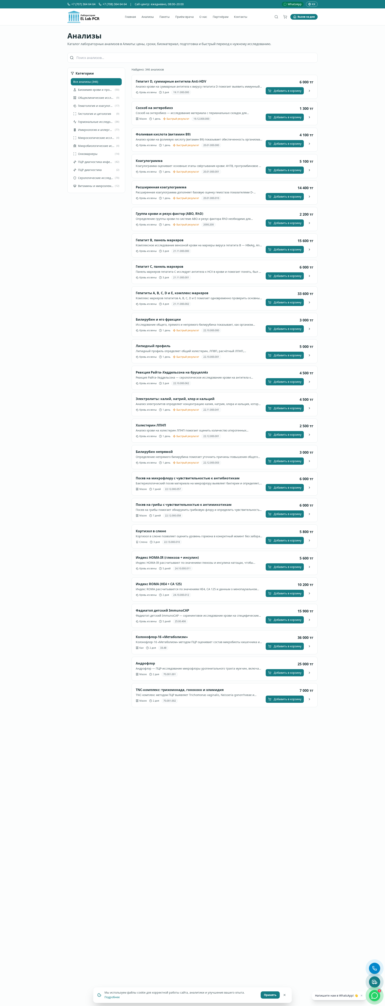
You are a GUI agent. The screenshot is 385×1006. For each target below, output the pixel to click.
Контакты (240, 17)
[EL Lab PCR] (83, 17)
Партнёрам (220, 17)
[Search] (276, 16)
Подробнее (112, 997)
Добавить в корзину (287, 91)
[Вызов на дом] (374, 982)
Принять (270, 995)
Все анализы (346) (85, 82)
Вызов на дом (306, 16)
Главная (130, 17)
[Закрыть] (284, 995)
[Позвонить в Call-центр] (374, 968)
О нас (203, 17)
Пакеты (164, 17)
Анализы (148, 17)
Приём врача (184, 17)
